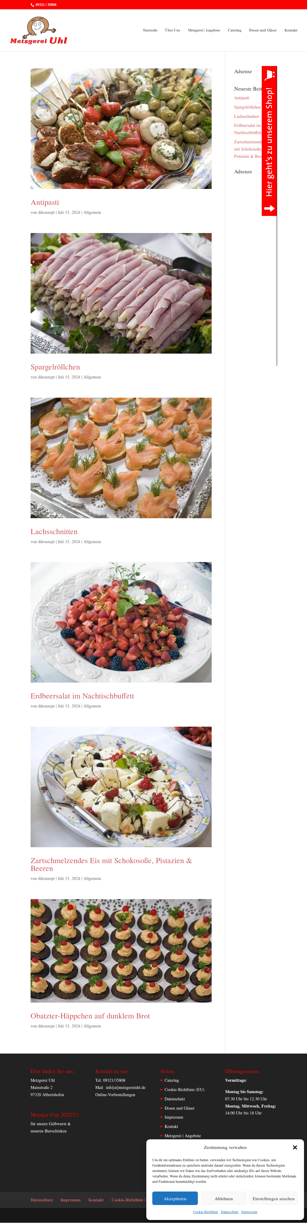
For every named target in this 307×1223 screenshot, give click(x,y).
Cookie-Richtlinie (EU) (184, 1089)
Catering (234, 30)
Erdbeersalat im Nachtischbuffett (82, 695)
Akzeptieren (175, 1198)
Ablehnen (224, 1198)
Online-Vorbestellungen (115, 1094)
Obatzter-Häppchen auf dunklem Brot (90, 1015)
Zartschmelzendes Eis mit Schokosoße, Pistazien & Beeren (111, 864)
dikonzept (46, 212)
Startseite (150, 30)
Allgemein (92, 212)
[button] (295, 1147)
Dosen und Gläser (263, 30)
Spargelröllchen (55, 366)
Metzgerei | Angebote (204, 30)
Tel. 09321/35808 (110, 1080)
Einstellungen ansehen (274, 1198)
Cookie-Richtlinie (205, 1211)
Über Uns (172, 30)
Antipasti (45, 202)
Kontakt (291, 30)
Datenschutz (229, 1211)
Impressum (249, 1211)
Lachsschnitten (54, 531)
